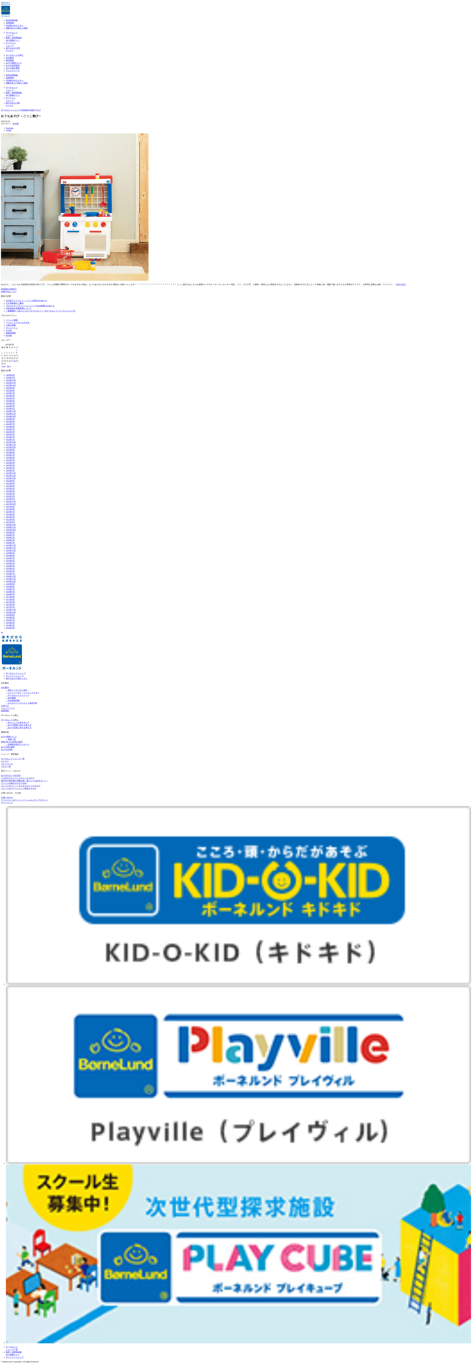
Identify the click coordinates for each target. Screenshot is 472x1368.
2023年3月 (10, 465)
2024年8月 (10, 421)
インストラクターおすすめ (18, 323)
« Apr (3, 366)
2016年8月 (10, 618)
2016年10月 (11, 612)
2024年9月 (10, 419)
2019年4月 (10, 566)
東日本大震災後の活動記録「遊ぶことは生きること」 (24, 781)
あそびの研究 (7, 750)
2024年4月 (10, 432)
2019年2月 (10, 571)
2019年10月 (11, 550)
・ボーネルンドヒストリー (18, 695)
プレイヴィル (7, 764)
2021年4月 (10, 519)
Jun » (9, 366)
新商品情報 (11, 333)
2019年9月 (10, 553)
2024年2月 (10, 437)
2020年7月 (10, 535)
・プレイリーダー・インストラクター (22, 693)
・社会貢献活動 (13, 700)
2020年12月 (11, 525)
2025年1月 (10, 409)
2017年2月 (10, 605)
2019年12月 (11, 545)
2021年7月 (10, 512)
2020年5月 (10, 538)
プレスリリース (13, 71)
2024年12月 (11, 411)
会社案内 (10, 58)
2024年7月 (10, 424)
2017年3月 (10, 602)
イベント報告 (12, 320)
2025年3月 (10, 403)
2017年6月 (10, 599)
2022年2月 (10, 496)
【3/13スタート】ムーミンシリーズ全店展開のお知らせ (30, 306)
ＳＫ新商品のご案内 (15, 303)
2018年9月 (10, 584)
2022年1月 (10, 499)
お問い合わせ (7, 797)
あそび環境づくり (14, 63)
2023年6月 (10, 458)
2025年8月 (10, 391)
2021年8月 (10, 509)
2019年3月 (10, 568)
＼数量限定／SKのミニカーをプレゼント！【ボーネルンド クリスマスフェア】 (41, 311)
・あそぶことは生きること (18, 722)
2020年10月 (11, 530)
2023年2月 (10, 468)
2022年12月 (11, 473)
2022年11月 (11, 476)
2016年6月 (10, 623)
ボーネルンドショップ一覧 (13, 759)
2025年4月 (10, 401)
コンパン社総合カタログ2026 (14, 783)
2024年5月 (10, 429)
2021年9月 (10, 507)
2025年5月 (10, 398)
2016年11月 (11, 610)
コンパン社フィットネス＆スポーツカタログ (20, 786)
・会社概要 (11, 698)
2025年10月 (11, 385)
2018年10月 (11, 581)
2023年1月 (10, 470)
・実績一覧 (11, 739)
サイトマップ (7, 803)
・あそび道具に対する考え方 (18, 728)
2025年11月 (11, 383)
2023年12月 (11, 442)
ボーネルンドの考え (15, 55)
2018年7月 (10, 589)
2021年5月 (10, 517)
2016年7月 (10, 620)
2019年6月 (10, 561)
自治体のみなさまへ (15, 25)
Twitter (8, 130)
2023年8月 (10, 452)
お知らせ (5, 706)
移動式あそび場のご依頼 (17, 28)
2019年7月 (10, 558)
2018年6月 (10, 592)
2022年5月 (10, 489)
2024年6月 (10, 427)
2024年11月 (11, 414)
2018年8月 (10, 587)
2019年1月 (10, 574)
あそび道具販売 (13, 65)
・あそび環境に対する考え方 (18, 725)
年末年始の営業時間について (18, 308)
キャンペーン (12, 328)
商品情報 (10, 60)
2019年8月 (10, 556)
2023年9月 (10, 450)
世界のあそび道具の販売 (12, 742)
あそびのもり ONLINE (11, 775)
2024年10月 (11, 416)
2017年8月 (10, 597)
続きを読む (401, 284)
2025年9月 (10, 388)
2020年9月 (10, 532)
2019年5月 (10, 563)
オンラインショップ (15, 676)
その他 (9, 330)
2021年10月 (11, 504)
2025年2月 (10, 406)
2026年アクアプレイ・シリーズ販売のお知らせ (26, 301)
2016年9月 (10, 615)
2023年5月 (10, 460)
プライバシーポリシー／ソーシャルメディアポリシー (24, 800)
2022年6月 (10, 486)
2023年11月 (11, 445)
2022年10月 (11, 478)
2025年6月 (10, 396)
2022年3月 (10, 494)
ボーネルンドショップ (16, 673)
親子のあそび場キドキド (17, 678)
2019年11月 (11, 548)
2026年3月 (10, 378)
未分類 (16, 124)
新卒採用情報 (12, 20)
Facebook (10, 128)
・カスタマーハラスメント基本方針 (21, 703)
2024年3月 (10, 434)
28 (15, 361)
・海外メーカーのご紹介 (17, 690)
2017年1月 (10, 607)
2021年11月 (11, 501)
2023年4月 (10, 463)
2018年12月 (11, 576)
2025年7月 (10, 393)
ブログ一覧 (6, 766)
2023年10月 (11, 447)
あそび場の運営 (13, 68)
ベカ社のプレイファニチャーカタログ (17, 778)
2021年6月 (10, 514)
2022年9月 (10, 481)
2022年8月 (10, 483)
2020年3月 (10, 540)
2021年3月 (10, 522)
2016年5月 (10, 625)
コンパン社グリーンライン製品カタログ (18, 788)
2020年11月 (11, 527)
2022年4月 (10, 491)
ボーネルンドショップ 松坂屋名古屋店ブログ (21, 110)
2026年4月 (10, 375)
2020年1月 (10, 543)
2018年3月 (10, 594)
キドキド (5, 761)
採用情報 (10, 23)
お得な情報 (11, 325)
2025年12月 (11, 380)
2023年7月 (10, 455)
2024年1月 (10, 440)
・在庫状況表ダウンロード (18, 744)
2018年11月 (11, 579)
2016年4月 (10, 628)
